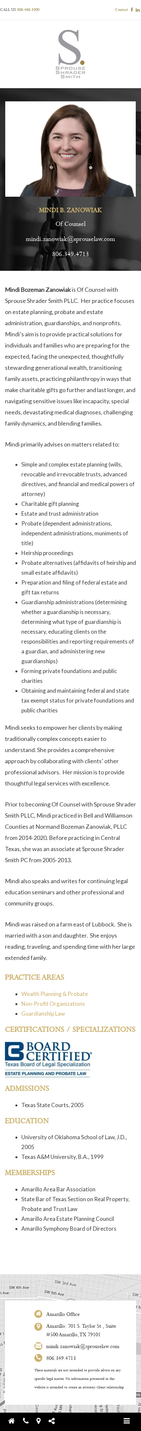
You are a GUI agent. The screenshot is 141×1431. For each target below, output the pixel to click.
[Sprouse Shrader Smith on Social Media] (55, 1420)
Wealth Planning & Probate (54, 993)
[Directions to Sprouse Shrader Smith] (41, 1420)
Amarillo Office (63, 1314)
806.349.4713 (70, 254)
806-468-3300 (28, 9)
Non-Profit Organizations (53, 1003)
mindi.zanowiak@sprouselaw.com (70, 239)
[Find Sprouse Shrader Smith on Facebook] (132, 10)
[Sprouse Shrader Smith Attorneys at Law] (15, 1420)
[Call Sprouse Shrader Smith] (29, 1420)
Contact (121, 9)
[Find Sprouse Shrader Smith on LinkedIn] (138, 10)
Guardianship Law (43, 1013)
